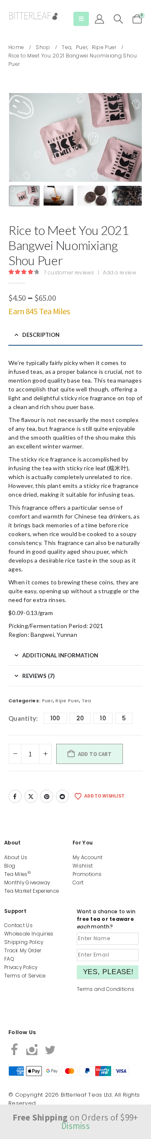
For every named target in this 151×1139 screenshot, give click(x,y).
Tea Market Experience (31, 891)
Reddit (62, 796)
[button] (81, 19)
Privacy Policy (20, 967)
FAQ (9, 959)
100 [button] (55, 718)
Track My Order (22, 950)
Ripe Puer (67, 700)
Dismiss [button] (75, 1125)
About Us (15, 857)
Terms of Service (25, 975)
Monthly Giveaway (27, 882)
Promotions (87, 874)
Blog (9, 866)
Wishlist (83, 866)
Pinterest (46, 796)
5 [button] (124, 718)
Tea (86, 700)
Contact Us (18, 925)
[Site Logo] (33, 16)
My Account (87, 857)
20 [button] (80, 718)
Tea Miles (17, 874)
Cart (78, 882)
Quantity (22, 718)
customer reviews (69, 272)
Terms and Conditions (105, 989)
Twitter (31, 796)
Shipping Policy (24, 942)
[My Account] (99, 18)
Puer (47, 700)
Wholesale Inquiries (29, 933)
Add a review (119, 272)
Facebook (15, 796)
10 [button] (103, 718)
